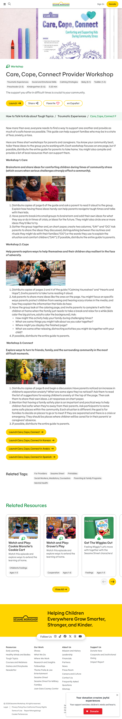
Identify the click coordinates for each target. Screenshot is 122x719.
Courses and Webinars (16, 662)
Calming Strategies (69, 82)
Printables (72, 473)
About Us (66, 647)
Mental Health (41, 483)
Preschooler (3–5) (15, 86)
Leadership (67, 654)
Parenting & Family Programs (87, 478)
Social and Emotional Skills (44, 82)
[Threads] (75, 637)
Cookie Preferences (20, 714)
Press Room (67, 670)
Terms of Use (17, 711)
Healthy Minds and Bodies (18, 654)
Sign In (100, 4)
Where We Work (41, 658)
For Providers (40, 473)
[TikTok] (60, 637)
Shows (37, 650)
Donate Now (96, 650)
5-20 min (53, 86)
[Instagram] (55, 637)
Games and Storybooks (17, 666)
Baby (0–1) (86, 82)
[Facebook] (65, 637)
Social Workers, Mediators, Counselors (52, 478)
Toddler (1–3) (100, 82)
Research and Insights (44, 662)
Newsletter (11, 670)
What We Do (40, 654)
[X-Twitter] (70, 637)
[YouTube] (80, 637)
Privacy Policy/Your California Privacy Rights (29, 707)
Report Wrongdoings (32, 711)
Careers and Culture (71, 674)
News (65, 666)
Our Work (39, 647)
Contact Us (67, 677)
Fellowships (39, 666)
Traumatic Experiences (17, 82)
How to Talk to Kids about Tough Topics (30, 116)
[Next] (112, 581)
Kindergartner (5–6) (36, 86)
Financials (67, 658)
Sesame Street (57, 473)
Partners (66, 662)
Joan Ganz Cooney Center (46, 688)
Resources (11, 647)
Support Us (95, 647)
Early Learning (12, 650)
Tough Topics (12, 658)
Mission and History (71, 650)
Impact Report (97, 662)
